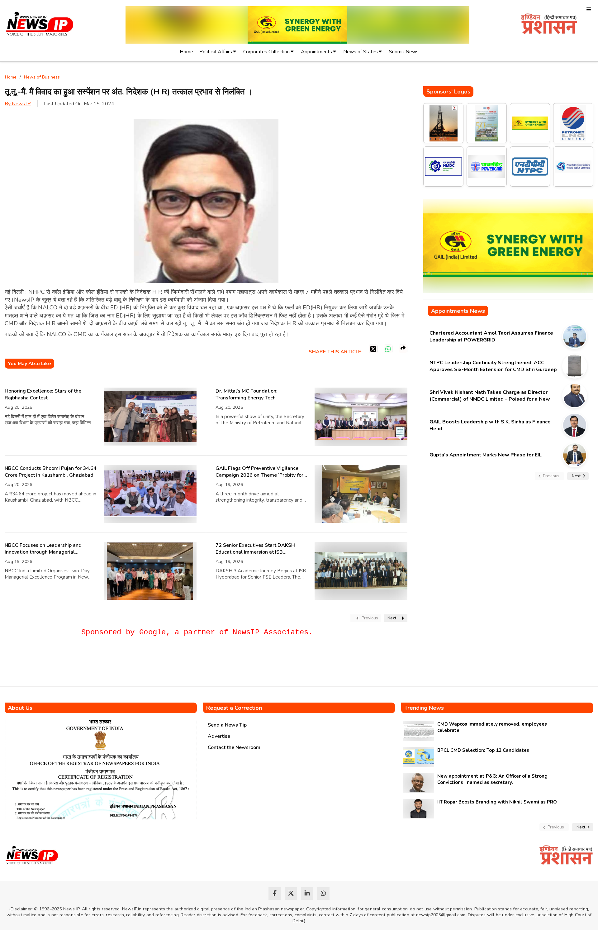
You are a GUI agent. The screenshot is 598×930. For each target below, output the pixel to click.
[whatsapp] (323, 893)
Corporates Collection (266, 51)
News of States (360, 51)
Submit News (404, 51)
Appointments (316, 51)
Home (186, 51)
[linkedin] (307, 893)
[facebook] (274, 893)
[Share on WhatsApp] (388, 349)
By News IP (18, 103)
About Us (20, 708)
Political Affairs (215, 51)
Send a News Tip (227, 725)
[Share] (403, 349)
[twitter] (291, 893)
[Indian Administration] (549, 24)
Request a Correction (234, 708)
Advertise (219, 736)
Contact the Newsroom (234, 747)
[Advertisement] (118, 664)
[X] (373, 349)
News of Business (42, 77)
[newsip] (40, 25)
